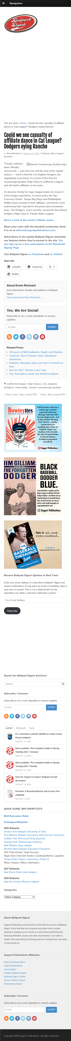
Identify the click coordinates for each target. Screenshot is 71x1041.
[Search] (63, 684)
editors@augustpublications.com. (36, 230)
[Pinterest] (43, 337)
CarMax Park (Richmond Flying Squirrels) (24, 838)
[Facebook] (23, 337)
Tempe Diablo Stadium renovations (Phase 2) (26, 859)
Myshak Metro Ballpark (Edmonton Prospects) (27, 848)
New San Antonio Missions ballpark (21, 881)
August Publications (13, 966)
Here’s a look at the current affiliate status (28, 220)
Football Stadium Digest (15, 973)
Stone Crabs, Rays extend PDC (21, 394)
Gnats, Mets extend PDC (53, 394)
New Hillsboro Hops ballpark (18, 845)
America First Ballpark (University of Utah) (25, 831)
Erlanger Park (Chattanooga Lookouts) (23, 841)
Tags (31, 728)
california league (16, 383)
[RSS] (10, 337)
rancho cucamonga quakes (45, 387)
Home (22, 123)
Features (46, 153)
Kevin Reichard (13, 153)
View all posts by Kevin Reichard (25, 297)
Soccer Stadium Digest (14, 980)
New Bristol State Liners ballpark (20, 872)
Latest (9, 728)
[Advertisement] (35, 74)
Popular (21, 728)
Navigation (16, 3)
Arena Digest (10, 969)
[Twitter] (16, 337)
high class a (35, 383)
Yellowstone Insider (13, 984)
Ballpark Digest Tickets (14, 976)
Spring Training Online (14, 962)
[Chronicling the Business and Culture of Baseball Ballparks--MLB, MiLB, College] (21, 31)
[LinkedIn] (29, 337)
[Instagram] (36, 337)
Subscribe (12, 610)
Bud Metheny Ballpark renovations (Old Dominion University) (34, 835)
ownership (21, 387)
